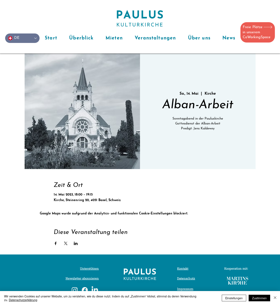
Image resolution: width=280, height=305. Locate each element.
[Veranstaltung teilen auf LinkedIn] (76, 243)
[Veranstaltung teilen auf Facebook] (56, 243)
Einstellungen (234, 298)
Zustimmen (259, 298)
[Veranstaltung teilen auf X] (66, 243)
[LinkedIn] (95, 290)
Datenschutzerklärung (23, 300)
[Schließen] (275, 298)
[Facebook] (85, 290)
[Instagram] (75, 290)
